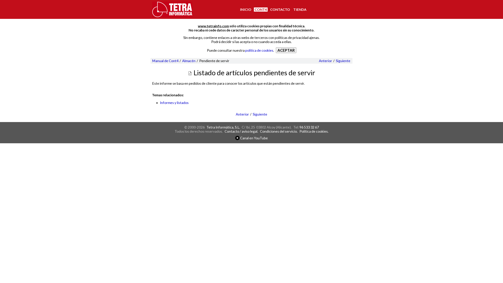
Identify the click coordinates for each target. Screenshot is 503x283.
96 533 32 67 (309, 127)
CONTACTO (280, 9)
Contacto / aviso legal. (241, 131)
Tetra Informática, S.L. (223, 127)
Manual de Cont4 (165, 61)
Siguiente (343, 61)
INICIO (245, 9)
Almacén (189, 61)
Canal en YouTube (254, 138)
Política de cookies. (314, 131)
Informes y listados (174, 103)
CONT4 (261, 9)
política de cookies (259, 50)
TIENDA (299, 9)
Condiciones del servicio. (279, 131)
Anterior (325, 61)
